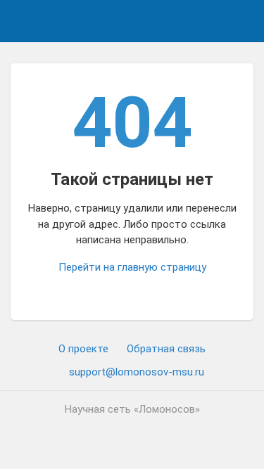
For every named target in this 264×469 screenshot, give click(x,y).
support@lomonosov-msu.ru (136, 372)
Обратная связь (166, 348)
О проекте (83, 348)
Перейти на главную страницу (132, 267)
